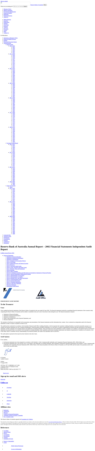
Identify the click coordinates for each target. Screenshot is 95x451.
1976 (13, 119)
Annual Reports (7, 43)
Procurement (7, 436)
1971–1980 (12, 112)
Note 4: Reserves (11, 264)
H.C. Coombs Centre (9, 416)
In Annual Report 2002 (7, 253)
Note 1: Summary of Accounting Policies (16, 260)
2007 (13, 74)
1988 (13, 101)
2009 (13, 71)
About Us (6, 17)
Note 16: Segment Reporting (13, 280)
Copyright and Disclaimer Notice (55, 421)
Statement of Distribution (12, 259)
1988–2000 (12, 216)
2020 (13, 55)
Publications (6, 22)
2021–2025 (12, 46)
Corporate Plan (7, 235)
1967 (13, 132)
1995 (13, 91)
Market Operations (8, 10)
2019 (13, 56)
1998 (13, 87)
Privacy (5, 433)
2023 (13, 50)
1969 (13, 129)
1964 (13, 136)
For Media (6, 430)
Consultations (7, 239)
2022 (13, 51)
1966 (13, 133)
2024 (13, 48)
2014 (13, 63)
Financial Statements (8, 255)
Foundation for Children (27, 419)
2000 (13, 84)
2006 (13, 75)
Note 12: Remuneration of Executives (15, 275)
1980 (13, 113)
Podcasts (6, 240)
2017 (13, 59)
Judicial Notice (7, 432)
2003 (13, 79)
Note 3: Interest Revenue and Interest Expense (17, 263)
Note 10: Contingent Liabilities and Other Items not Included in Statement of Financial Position (29, 272)
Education (6, 29)
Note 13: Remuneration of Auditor (15, 276)
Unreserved (6, 411)
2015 (13, 62)
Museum (6, 412)
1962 (13, 139)
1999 (13, 85)
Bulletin (5, 40)
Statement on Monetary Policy (11, 38)
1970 (13, 128)
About (11, 187)
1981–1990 (12, 97)
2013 (13, 64)
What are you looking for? (7, 6)
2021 (13, 52)
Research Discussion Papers (10, 42)
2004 (13, 77)
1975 (13, 120)
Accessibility (7, 434)
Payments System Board (12, 143)
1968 (13, 131)
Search (25, 6)
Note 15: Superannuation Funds (14, 279)
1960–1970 (12, 127)
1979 (13, 115)
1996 (13, 89)
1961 (13, 140)
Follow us (4, 383)
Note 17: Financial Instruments (14, 282)
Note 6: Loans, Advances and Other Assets (17, 267)
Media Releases (7, 19)
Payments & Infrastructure (10, 11)
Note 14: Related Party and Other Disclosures (17, 278)
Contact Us (6, 33)
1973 (13, 123)
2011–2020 (12, 54)
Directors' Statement (11, 284)
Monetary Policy (7, 9)
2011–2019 (12, 188)
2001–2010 (12, 68)
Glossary (6, 437)
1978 (13, 116)
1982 (13, 109)
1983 (13, 108)
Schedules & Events (8, 438)
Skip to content (4, 1)
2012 (13, 66)
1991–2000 (12, 83)
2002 (13, 80)
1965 (13, 135)
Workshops (6, 243)
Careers (5, 30)
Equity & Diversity (11, 185)
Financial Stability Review (10, 39)
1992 (13, 95)
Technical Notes (7, 236)
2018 (13, 58)
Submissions (6, 237)
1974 (13, 121)
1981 (13, 111)
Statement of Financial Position (14, 256)
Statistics (6, 23)
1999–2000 (12, 181)
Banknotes (6, 14)
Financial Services (8, 15)
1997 (13, 88)
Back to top (6, 373)
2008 (13, 72)
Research (6, 26)
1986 (13, 104)
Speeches (6, 21)
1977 (13, 117)
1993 (13, 93)
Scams (5, 442)
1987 (13, 103)
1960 (13, 141)
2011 (13, 67)
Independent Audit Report (13, 286)
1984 (13, 107)
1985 (13, 105)
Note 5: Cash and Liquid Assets (14, 266)
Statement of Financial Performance (15, 258)
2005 (13, 76)
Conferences (6, 241)
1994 (13, 92)
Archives (6, 27)
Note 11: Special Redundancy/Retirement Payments (19, 274)
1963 (13, 137)
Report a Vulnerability (9, 441)
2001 (13, 81)
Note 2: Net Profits (11, 262)
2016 (13, 60)
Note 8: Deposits (10, 270)
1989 (13, 100)
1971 (13, 125)
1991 (13, 96)
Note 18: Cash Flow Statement (14, 283)
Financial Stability (8, 13)
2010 (13, 70)
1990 (13, 99)
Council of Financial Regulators (11, 414)
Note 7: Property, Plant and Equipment (16, 268)
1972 (13, 124)
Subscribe (3, 379)
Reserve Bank (10, 44)
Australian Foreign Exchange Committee (13, 415)
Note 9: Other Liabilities (12, 271)
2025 (13, 47)
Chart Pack (6, 25)
